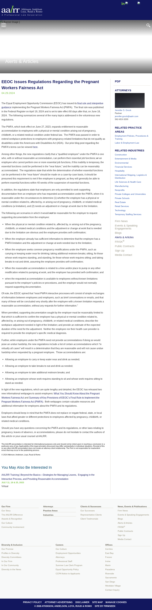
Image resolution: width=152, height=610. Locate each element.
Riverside (109, 574)
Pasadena (110, 569)
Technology (120, 210)
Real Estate (120, 202)
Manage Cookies (116, 602)
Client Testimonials (89, 519)
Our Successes (87, 511)
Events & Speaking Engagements (126, 227)
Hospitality (120, 171)
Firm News (121, 221)
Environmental (121, 163)
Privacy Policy (32, 602)
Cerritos (109, 549)
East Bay (109, 553)
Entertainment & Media (125, 158)
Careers (59, 545)
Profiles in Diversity (10, 553)
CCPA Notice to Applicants (68, 574)
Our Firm (5, 506)
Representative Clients (91, 515)
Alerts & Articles (124, 237)
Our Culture (6, 523)
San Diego (110, 582)
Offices (109, 545)
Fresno (108, 557)
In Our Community (10, 565)
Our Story (6, 511)
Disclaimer (82, 602)
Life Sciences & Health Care (128, 182)
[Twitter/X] (131, 3)
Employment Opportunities (68, 553)
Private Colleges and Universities (130, 194)
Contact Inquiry (112, 590)
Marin (108, 565)
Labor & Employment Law (127, 143)
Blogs (118, 232)
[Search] (148, 25)
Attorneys (48, 506)
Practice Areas (50, 511)
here (35, 147)
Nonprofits (120, 190)
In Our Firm (6, 561)
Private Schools (122, 198)
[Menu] (3, 25)
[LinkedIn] (123, 4)
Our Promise (7, 549)
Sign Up (119, 250)
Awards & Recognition (11, 519)
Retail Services (122, 206)
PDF (118, 81)
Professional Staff (64, 561)
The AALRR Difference (12, 515)
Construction (121, 154)
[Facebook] (144, 3)
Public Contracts (124, 246)
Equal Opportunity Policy (67, 569)
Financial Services (123, 167)
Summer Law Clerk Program (69, 565)
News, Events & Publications (132, 506)
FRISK (119, 241)
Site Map (97, 602)
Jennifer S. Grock (123, 110)
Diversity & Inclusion (12, 545)
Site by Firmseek (105, 606)
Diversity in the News (11, 569)
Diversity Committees (11, 557)
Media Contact (123, 254)
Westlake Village (113, 586)
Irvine (107, 561)
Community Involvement (12, 527)
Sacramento (111, 578)
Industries (48, 515)
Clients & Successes (90, 506)
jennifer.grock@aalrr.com (126, 116)
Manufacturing (121, 186)
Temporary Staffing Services (128, 214)
